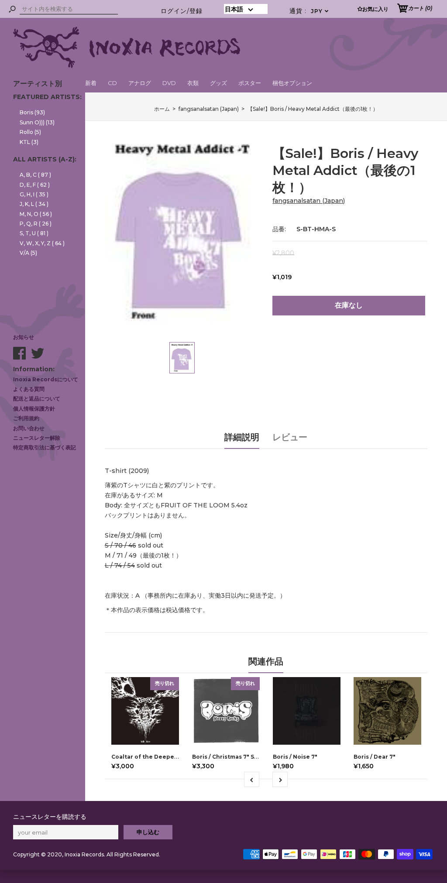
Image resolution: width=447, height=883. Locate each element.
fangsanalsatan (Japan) (308, 201)
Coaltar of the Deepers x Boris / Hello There (176, 756)
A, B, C (35, 174)
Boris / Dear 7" (374, 756)
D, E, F (35, 184)
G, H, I (34, 194)
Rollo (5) (30, 132)
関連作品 (265, 661)
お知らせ (23, 337)
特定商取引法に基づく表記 (44, 447)
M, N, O (36, 214)
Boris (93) (32, 112)
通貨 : (309, 11)
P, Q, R (36, 223)
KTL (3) (29, 142)
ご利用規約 (26, 418)
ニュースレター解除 (36, 438)
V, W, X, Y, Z (42, 243)
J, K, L (34, 204)
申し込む (148, 831)
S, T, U (34, 233)
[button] (246, 9)
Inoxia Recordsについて (45, 379)
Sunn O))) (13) (37, 122)
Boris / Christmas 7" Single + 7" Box (242, 756)
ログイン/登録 (182, 11)
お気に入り (375, 9)
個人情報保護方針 (34, 408)
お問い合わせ (29, 428)
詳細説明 (241, 437)
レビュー (289, 437)
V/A (28, 253)
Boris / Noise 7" (295, 756)
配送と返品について (36, 398)
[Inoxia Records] (126, 66)
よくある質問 (29, 389)
